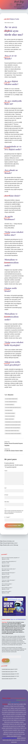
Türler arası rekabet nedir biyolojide (12, 433)
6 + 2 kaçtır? (7, 517)
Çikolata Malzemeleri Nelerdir (8, 673)
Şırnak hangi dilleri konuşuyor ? (8, 572)
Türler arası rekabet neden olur (12, 430)
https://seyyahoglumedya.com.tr (8, 543)
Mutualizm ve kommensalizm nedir (12, 424)
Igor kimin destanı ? (6, 565)
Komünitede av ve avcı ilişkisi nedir (12, 422)
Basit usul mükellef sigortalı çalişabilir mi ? (11, 557)
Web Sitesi (7, 501)
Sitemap (15, 545)
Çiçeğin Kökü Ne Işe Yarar (7, 669)
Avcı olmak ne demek (9, 413)
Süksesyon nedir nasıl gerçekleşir (12, 427)
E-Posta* (6, 494)
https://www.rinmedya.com (7, 541)
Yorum (6, 470)
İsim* (6, 488)
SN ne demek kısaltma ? (7, 584)
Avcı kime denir (8, 410)
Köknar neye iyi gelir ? (6, 591)
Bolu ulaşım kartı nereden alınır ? (9, 569)
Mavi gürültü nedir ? (6, 576)
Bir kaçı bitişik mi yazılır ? (7, 587)
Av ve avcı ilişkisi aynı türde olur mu (12, 407)
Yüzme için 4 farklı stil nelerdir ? (8, 580)
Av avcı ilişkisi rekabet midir (11, 398)
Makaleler (10, 394)
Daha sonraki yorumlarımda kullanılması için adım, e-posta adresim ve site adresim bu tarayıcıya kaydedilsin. (14, 512)
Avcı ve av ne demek (9, 416)
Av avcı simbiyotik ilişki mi (10, 401)
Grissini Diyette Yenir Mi (7, 678)
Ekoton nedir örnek (9, 419)
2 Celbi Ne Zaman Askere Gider (14, 450)
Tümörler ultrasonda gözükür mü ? (9, 561)
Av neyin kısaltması (9, 404)
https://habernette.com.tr (6, 545)
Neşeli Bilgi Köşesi (19, 3)
